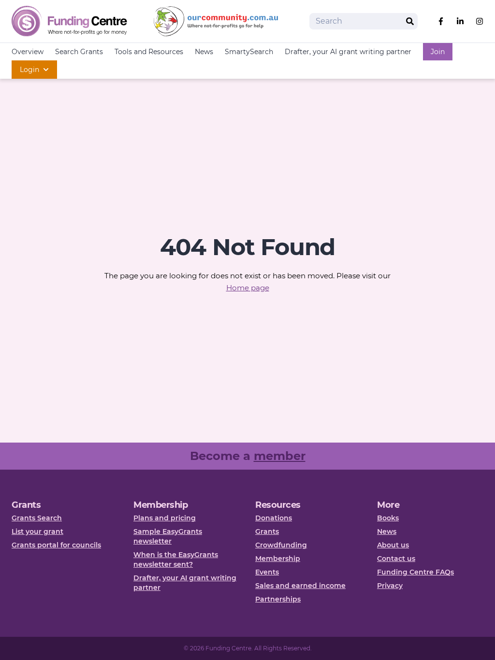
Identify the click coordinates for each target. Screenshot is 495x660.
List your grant (37, 531)
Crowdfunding (281, 545)
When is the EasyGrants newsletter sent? (175, 559)
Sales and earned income (300, 585)
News (204, 51)
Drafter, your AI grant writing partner (348, 51)
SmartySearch (249, 51)
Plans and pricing (164, 518)
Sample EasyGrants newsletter (167, 536)
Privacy (390, 585)
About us (393, 545)
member (280, 456)
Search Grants (79, 51)
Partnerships (278, 599)
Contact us (396, 558)
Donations (273, 518)
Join (438, 51)
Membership (277, 558)
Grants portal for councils (56, 545)
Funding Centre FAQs (415, 572)
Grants (267, 531)
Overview (28, 51)
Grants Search (37, 518)
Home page (247, 287)
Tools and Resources (149, 51)
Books (388, 518)
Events (267, 572)
